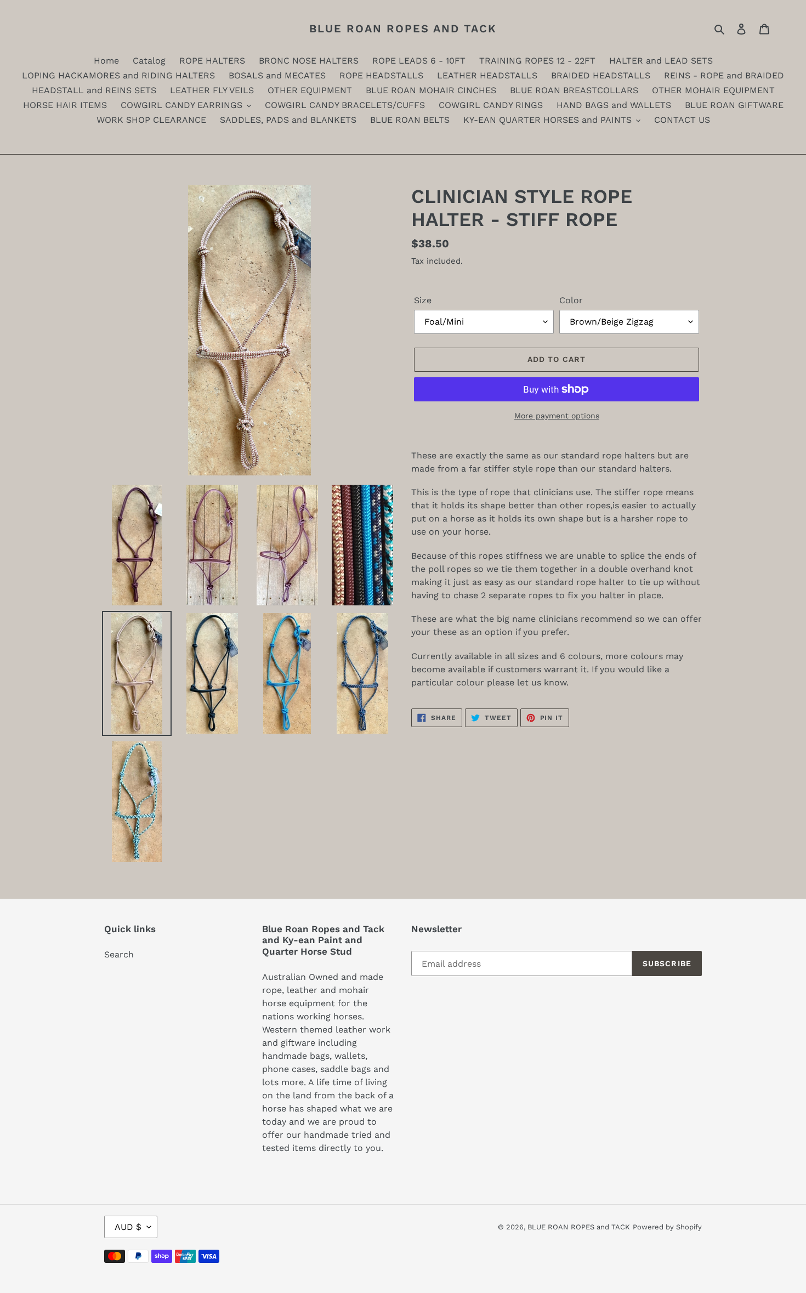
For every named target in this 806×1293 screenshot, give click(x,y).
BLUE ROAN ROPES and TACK (403, 28)
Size (423, 300)
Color (571, 300)
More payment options (556, 415)
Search (119, 954)
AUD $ (128, 1227)
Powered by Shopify (667, 1227)
